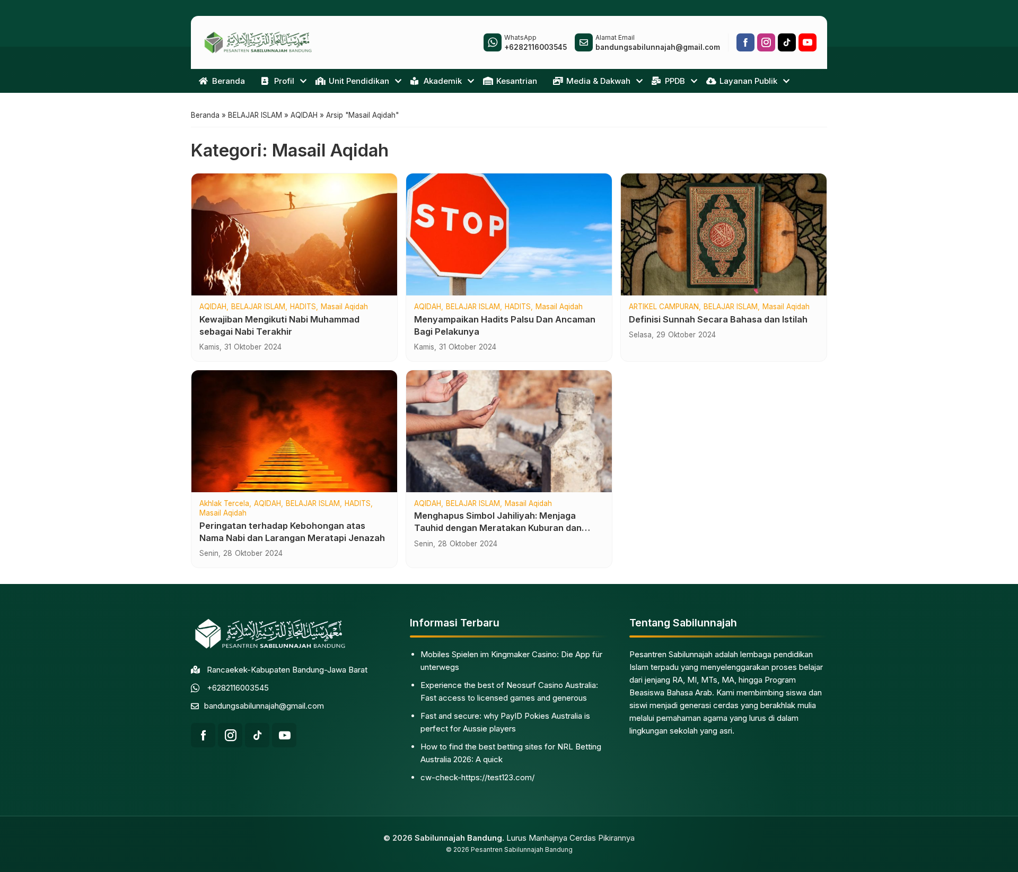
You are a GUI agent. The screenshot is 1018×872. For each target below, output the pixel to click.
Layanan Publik (748, 81)
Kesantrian (516, 81)
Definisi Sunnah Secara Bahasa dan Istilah (718, 319)
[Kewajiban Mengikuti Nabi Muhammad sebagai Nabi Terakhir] (294, 234)
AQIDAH (212, 307)
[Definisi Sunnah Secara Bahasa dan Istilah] (724, 234)
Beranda (228, 81)
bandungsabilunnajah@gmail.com (264, 706)
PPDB (675, 81)
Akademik (443, 81)
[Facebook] (745, 42)
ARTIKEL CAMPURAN (664, 307)
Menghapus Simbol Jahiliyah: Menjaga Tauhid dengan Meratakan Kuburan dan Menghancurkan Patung (498, 527)
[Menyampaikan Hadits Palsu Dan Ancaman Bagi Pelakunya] (509, 234)
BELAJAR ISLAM (258, 307)
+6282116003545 (238, 688)
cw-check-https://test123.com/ (477, 777)
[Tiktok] (787, 42)
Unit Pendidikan (359, 81)
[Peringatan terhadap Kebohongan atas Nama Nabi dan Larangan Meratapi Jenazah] (294, 431)
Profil (284, 81)
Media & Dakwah (598, 81)
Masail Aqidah (344, 307)
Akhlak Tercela (224, 504)
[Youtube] (807, 42)
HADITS (303, 307)
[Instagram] (766, 42)
